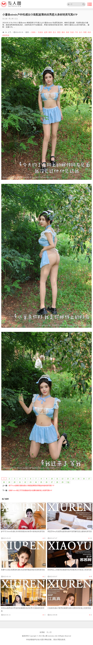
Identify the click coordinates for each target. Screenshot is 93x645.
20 (14, 482)
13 (68, 479)
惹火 (54, 32)
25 (41, 482)
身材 (67, 32)
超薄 (45, 32)
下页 (67, 482)
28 (57, 482)
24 (36, 482)
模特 (50, 32)
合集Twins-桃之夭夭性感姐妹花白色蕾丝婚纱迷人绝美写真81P (30, 490)
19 (9, 482)
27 (52, 482)
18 (4, 482)
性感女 (40, 32)
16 (84, 479)
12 (62, 479)
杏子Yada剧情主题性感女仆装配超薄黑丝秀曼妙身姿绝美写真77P (31, 485)
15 (78, 479)
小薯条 (33, 32)
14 (73, 479)
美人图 (4, 19)
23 (30, 482)
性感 (72, 32)
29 (62, 482)
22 (25, 482)
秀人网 (11, 19)
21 (20, 482)
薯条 (63, 32)
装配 (85, 32)
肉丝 (89, 32)
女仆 (80, 32)
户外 (76, 32)
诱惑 (59, 32)
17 (89, 479)
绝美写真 (5, 35)
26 (46, 482)
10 (52, 479)
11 (57, 479)
